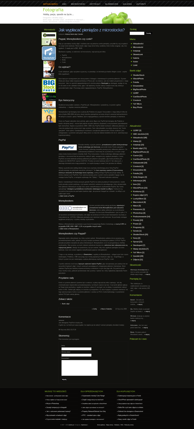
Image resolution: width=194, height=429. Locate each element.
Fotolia (136, 82)
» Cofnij (94, 309)
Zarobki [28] (138, 256)
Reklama (116, 425)
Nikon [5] (137, 206)
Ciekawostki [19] (140, 163)
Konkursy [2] (138, 191)
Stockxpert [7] (139, 245)
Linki (135, 65)
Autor (135, 62)
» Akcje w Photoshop (52, 403)
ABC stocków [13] (140, 134)
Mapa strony (109, 425)
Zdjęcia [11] (138, 260)
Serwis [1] (137, 231)
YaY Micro (137, 104)
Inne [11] (136, 184)
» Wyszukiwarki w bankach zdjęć (56, 415)
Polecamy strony (129, 425)
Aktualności (50, 4)
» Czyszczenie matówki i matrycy (56, 419)
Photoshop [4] (139, 213)
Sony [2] (136, 238)
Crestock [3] (138, 166)
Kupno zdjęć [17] (140, 195)
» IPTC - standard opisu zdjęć (90, 415)
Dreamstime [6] (139, 170)
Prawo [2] (137, 224)
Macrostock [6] (139, 202)
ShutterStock (138, 75)
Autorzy (141, 4)
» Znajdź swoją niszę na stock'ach (92, 400)
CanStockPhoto (140, 97)
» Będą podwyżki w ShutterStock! (128, 415)
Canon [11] (137, 155)
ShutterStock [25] (140, 234)
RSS (122, 425)
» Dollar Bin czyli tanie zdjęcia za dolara (130, 407)
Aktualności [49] (140, 138)
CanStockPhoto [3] (141, 159)
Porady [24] (138, 220)
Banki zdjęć (74, 34)
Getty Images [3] (140, 177)
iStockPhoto (138, 79)
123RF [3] (137, 130)
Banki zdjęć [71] (140, 148)
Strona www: (66, 352)
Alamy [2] (137, 141)
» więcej (147, 274)
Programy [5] (138, 227)
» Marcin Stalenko (106, 309)
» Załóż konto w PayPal (66, 196)
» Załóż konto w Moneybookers (69, 229)
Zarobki (80, 34)
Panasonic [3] (139, 209)
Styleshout (84, 425)
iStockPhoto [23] (140, 188)
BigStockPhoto (139, 89)
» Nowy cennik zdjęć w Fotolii (126, 419)
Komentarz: (65, 358)
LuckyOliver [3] (139, 199)
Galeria (127, 4)
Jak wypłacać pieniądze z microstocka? (92, 30)
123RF (136, 93)
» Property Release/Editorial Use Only (93, 411)
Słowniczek (111, 4)
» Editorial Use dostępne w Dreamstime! (130, 411)
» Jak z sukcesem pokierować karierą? (58, 411)
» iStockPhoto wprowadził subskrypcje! (129, 400)
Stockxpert (104, 83)
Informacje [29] (139, 181)
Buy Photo (137, 107)
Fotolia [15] (138, 173)
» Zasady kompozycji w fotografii (56, 407)
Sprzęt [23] (137, 242)
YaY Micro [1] (138, 252)
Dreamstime (138, 86)
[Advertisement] (83, 24)
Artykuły (95, 4)
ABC (64, 4)
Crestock (137, 100)
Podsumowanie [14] (141, 217)
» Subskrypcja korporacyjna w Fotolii (129, 396)
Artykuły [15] (138, 145)
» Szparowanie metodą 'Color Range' (93, 396)
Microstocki (78, 4)
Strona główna (101, 425)
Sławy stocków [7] (140, 249)
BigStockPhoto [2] (141, 152)
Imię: (63, 345)
